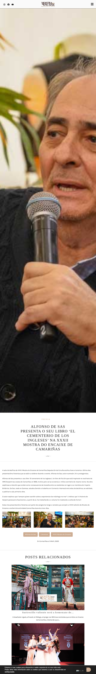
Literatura (44, 534)
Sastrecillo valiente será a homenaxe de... (48, 612)
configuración (9, 672)
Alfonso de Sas (30, 534)
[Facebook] (8, 4)
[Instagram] (4, 4)
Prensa (46, 419)
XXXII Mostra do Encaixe (62, 534)
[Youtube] (13, 4)
